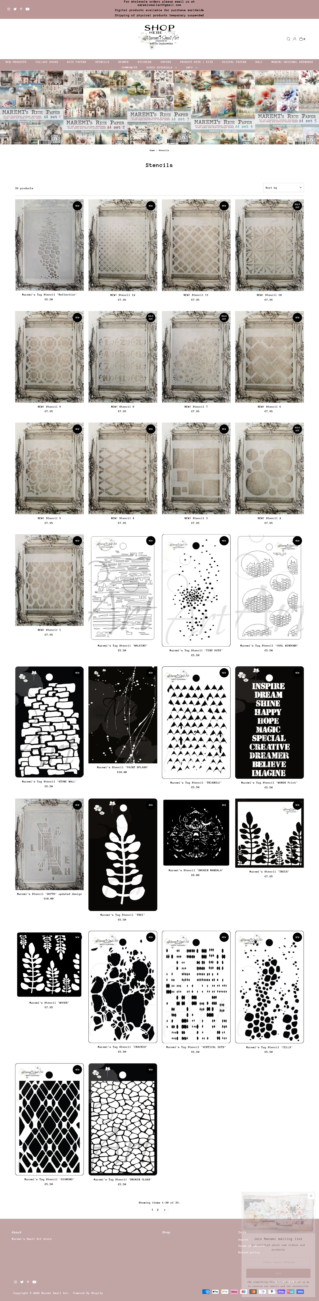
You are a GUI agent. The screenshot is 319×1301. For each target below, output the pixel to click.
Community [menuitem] (130, 67)
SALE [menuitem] (259, 61)
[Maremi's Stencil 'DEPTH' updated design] (49, 844)
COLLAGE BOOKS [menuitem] (47, 61)
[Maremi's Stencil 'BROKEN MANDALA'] (196, 832)
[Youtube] (27, 9)
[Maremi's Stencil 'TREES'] (269, 833)
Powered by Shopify (88, 1293)
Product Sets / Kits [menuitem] (196, 61)
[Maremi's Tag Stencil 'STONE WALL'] (49, 722)
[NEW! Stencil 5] (49, 468)
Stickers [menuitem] (145, 61)
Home (152, 150)
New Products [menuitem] (16, 61)
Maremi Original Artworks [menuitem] (292, 61)
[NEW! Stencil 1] (49, 580)
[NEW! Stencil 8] (122, 357)
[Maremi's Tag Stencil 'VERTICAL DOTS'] (196, 987)
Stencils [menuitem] (102, 61)
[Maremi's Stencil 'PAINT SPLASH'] (122, 714)
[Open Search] (288, 39)
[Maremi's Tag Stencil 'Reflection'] (49, 245)
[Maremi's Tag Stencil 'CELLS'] (269, 987)
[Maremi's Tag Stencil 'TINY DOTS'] (196, 590)
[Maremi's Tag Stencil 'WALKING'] (122, 588)
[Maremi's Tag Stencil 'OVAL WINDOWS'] (269, 588)
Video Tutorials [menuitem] (160, 67)
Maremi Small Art (55, 1293)
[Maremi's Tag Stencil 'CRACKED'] (122, 987)
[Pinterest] (21, 9)
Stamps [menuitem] (123, 61)
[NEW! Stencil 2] (269, 468)
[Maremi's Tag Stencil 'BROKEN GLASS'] (122, 1119)
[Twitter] (15, 9)
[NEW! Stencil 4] (122, 468)
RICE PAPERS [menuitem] (76, 61)
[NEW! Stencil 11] (196, 245)
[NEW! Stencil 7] (196, 357)
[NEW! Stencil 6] (269, 357)
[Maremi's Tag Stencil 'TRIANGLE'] (196, 722)
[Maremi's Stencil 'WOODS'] (49, 965)
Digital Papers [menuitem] (234, 61)
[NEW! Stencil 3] (196, 468)
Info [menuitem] (190, 67)
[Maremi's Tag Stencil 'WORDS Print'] (269, 722)
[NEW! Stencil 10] (269, 245)
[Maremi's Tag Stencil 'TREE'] (122, 855)
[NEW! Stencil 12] (122, 245)
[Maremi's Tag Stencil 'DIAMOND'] (49, 1119)
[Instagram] (8, 9)
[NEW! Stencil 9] (49, 357)
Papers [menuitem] (166, 61)
